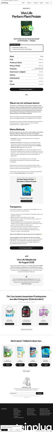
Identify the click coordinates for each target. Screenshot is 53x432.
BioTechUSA (9, 319)
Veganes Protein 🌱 (26, 8)
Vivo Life (41, 56)
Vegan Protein (26, 198)
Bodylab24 (46, 360)
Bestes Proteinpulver (17, 414)
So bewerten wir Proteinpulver (19, 417)
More (43, 319)
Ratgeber (41, 2)
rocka (20, 360)
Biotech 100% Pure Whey (31, 410)
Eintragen (39, 393)
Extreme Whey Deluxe (26, 321)
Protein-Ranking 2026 (20, 173)
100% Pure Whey (9, 321)
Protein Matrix (16, 416)
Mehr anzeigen (26, 371)
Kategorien (29, 2)
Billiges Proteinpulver (17, 410)
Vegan (26, 94)
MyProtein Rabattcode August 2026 (46, 413)
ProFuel (7, 360)
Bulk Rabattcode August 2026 (45, 414)
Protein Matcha (16, 413)
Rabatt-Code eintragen (26, 283)
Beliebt (23, 2)
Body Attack (26, 319)
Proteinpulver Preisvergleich (31, 414)
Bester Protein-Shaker (30, 413)
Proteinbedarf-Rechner (29, 166)
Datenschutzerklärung (9, 427)
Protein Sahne (43, 321)
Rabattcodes (36, 2)
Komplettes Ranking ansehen (26, 329)
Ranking (47, 2)
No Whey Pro (32, 361)
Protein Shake (20, 361)
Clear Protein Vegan (7, 361)
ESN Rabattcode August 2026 (45, 410)
